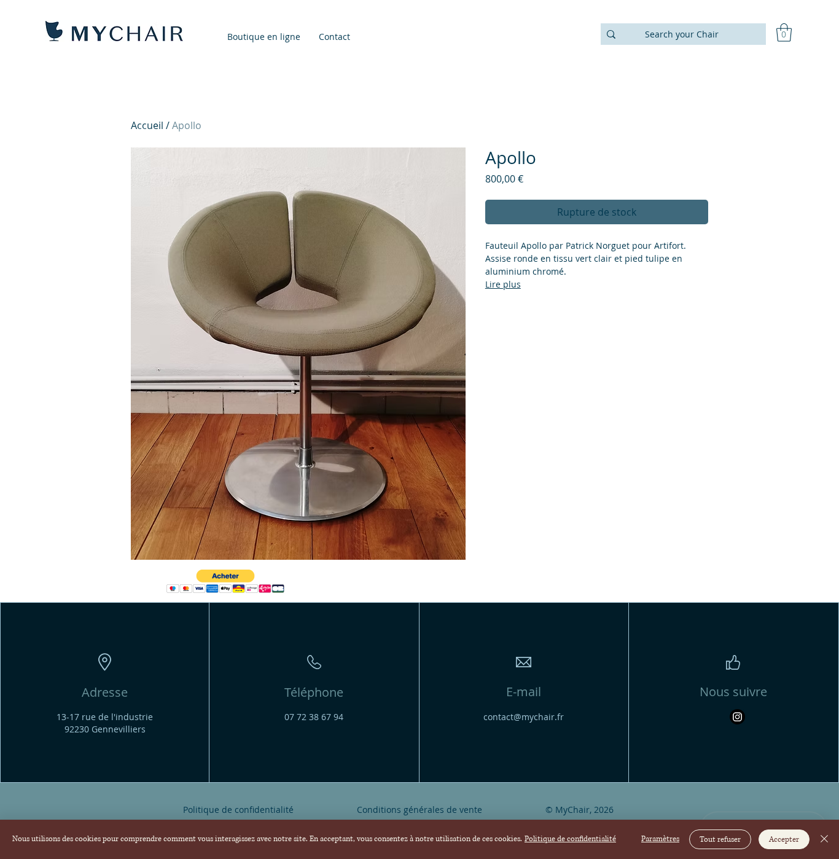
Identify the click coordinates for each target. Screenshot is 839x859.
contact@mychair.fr (523, 717)
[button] (784, 32)
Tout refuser (720, 839)
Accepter (784, 839)
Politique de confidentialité (570, 839)
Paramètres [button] (660, 839)
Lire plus (503, 284)
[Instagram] (737, 716)
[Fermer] (824, 839)
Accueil (147, 125)
